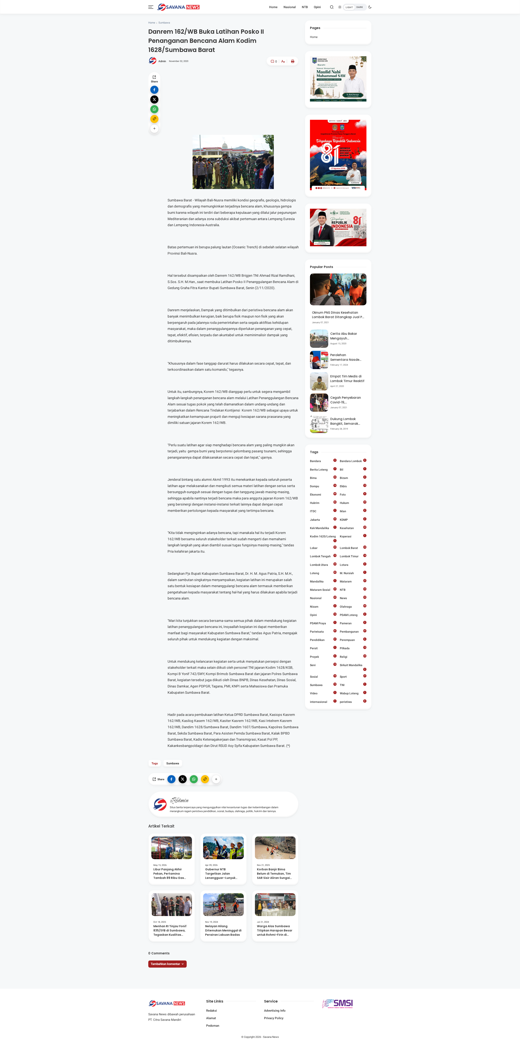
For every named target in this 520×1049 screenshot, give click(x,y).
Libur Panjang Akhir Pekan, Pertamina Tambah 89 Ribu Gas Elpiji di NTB (168, 873)
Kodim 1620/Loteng (323, 537)
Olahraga (353, 606)
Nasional (290, 7)
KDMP (352, 519)
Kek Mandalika (323, 528)
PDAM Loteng (352, 615)
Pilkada (353, 648)
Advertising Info (275, 1010)
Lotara (352, 564)
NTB (305, 7)
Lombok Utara (323, 564)
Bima (323, 478)
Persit (323, 648)
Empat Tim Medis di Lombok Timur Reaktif (347, 378)
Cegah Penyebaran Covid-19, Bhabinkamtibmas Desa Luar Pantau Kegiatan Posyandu (346, 400)
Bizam (352, 478)
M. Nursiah (352, 573)
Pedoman (212, 1025)
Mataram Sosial (323, 589)
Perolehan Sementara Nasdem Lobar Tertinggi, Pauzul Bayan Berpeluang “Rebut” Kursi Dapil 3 (346, 357)
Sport (353, 676)
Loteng (323, 573)
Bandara (323, 461)
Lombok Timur (353, 556)
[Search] (332, 7)
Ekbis (353, 486)
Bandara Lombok (352, 461)
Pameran (352, 623)
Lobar (323, 548)
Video (323, 693)
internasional (323, 701)
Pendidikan (323, 640)
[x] (154, 99)
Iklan (352, 511)
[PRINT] (291, 61)
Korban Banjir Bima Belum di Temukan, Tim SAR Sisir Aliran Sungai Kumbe (274, 873)
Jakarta (323, 519)
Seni (323, 665)
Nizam (323, 606)
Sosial (323, 677)
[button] (270, 78)
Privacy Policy (273, 1018)
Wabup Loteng (352, 693)
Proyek (323, 656)
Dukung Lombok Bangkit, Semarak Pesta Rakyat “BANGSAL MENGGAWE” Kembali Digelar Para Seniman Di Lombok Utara (347, 421)
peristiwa (352, 701)
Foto (352, 494)
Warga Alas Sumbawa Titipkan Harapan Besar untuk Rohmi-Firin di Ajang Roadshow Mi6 (274, 930)
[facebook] (154, 90)
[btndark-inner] (355, 7)
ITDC (323, 511)
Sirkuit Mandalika (352, 665)
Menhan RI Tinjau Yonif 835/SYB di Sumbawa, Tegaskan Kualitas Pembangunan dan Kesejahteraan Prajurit (170, 930)
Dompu (323, 486)
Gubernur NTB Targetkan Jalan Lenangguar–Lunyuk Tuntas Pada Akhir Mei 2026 (221, 873)
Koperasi (352, 536)
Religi (353, 656)
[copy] (154, 119)
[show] (154, 129)
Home (273, 7)
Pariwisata (323, 631)
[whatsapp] (154, 109)
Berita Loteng (323, 469)
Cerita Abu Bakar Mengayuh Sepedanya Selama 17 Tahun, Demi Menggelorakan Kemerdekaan (345, 336)
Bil (352, 469)
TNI (352, 685)
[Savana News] (178, 7)
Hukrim (323, 503)
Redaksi (211, 1010)
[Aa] (283, 61)
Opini (317, 7)
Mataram (353, 581)
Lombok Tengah (323, 556)
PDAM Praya (323, 623)
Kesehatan (353, 528)
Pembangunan (353, 631)
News (353, 598)
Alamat (211, 1018)
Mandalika (323, 581)
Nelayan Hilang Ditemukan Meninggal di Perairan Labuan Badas (223, 930)
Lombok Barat (353, 548)
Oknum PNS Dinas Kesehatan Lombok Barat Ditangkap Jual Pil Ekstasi (338, 315)
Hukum (353, 503)
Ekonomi (323, 494)
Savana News (271, 1036)
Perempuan (352, 640)
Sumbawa (164, 22)
